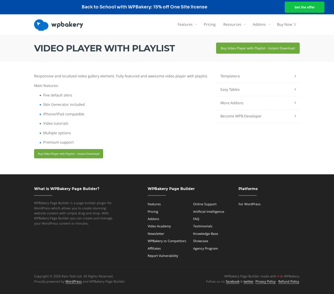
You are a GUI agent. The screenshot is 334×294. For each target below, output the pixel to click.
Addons (259, 24)
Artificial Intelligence (208, 211)
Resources (232, 24)
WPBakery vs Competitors (167, 241)
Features (185, 24)
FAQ (196, 219)
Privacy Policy (265, 281)
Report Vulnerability (163, 255)
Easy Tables (230, 89)
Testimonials (202, 226)
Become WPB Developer (241, 116)
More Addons (232, 102)
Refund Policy (288, 281)
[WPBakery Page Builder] (66, 25)
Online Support (205, 204)
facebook (232, 281)
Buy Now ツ (287, 24)
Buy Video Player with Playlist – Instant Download (68, 154)
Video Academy (159, 226)
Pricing (210, 24)
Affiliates (154, 248)
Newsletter (156, 233)
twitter (249, 281)
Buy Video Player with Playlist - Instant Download (258, 48)
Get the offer (304, 7)
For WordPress (250, 204)
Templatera (230, 76)
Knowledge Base (205, 233)
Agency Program (205, 248)
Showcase (200, 241)
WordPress (73, 281)
